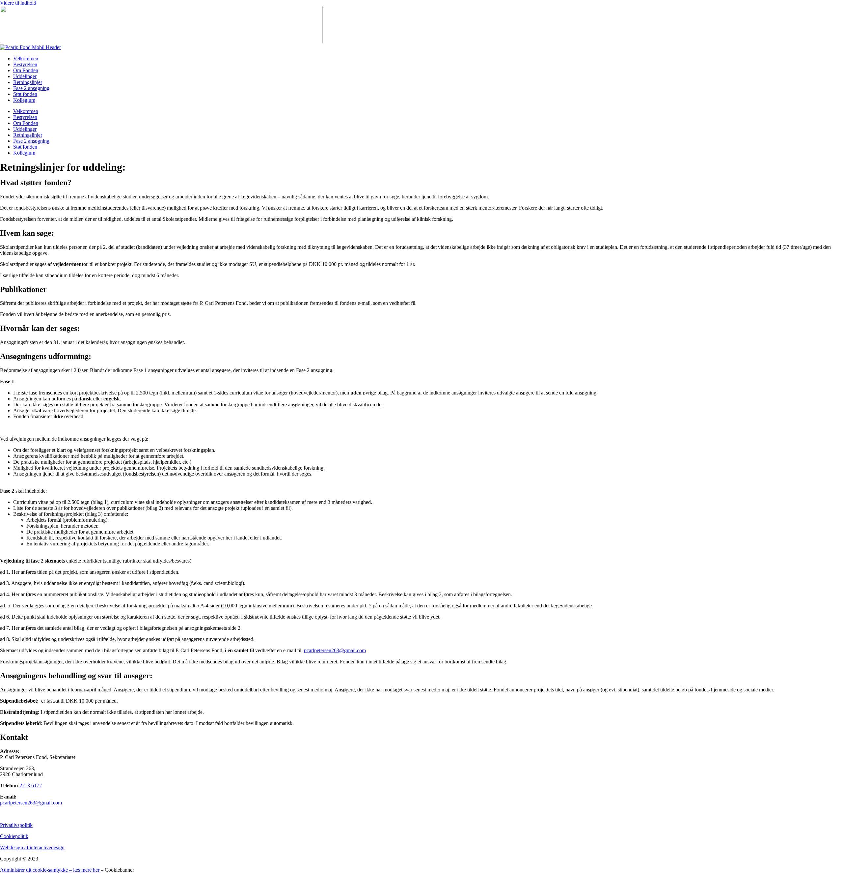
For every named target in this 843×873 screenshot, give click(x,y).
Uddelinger (25, 76)
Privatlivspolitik (16, 825)
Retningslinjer (27, 82)
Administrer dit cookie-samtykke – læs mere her (50, 870)
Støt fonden (25, 94)
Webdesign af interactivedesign (32, 847)
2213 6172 (30, 785)
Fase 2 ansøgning (31, 88)
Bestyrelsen (25, 64)
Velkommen (25, 58)
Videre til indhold (18, 3)
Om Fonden (25, 70)
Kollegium (24, 100)
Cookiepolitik (14, 836)
